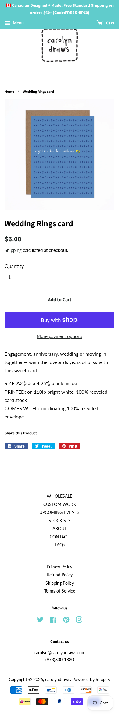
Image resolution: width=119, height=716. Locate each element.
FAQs (60, 544)
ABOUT (59, 528)
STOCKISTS (60, 520)
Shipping (13, 250)
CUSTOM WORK (59, 504)
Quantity (14, 266)
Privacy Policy (59, 566)
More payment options (59, 336)
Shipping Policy (59, 583)
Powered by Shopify (91, 679)
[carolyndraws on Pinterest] (66, 620)
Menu (18, 22)
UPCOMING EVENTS (59, 512)
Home (9, 91)
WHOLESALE (59, 496)
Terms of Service (59, 591)
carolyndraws (57, 679)
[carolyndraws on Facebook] (53, 620)
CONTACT (59, 536)
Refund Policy (60, 574)
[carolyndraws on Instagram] (79, 620)
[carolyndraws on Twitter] (40, 620)
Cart (109, 23)
